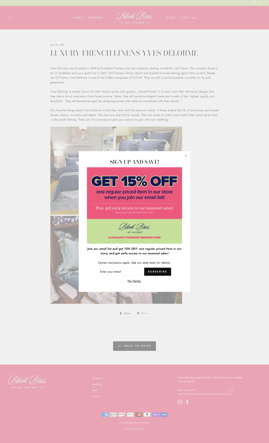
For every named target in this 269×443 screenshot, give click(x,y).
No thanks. (134, 281)
